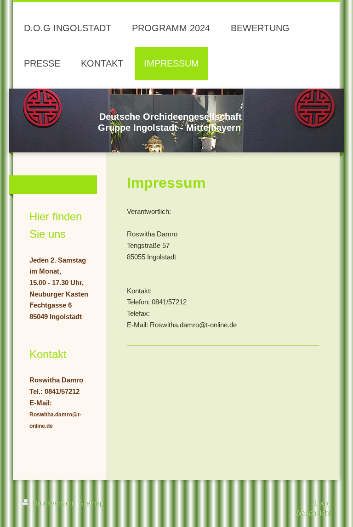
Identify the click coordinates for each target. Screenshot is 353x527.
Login (322, 503)
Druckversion (53, 503)
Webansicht (312, 512)
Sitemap (91, 503)
